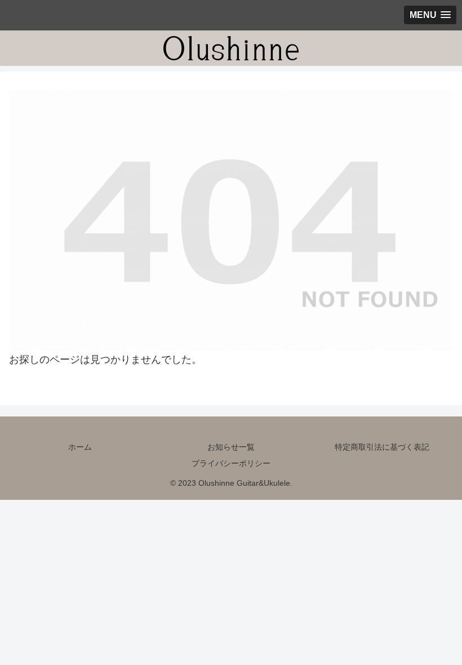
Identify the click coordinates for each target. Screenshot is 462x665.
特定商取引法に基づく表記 (382, 446)
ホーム (80, 446)
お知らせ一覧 (231, 446)
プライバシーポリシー (231, 463)
